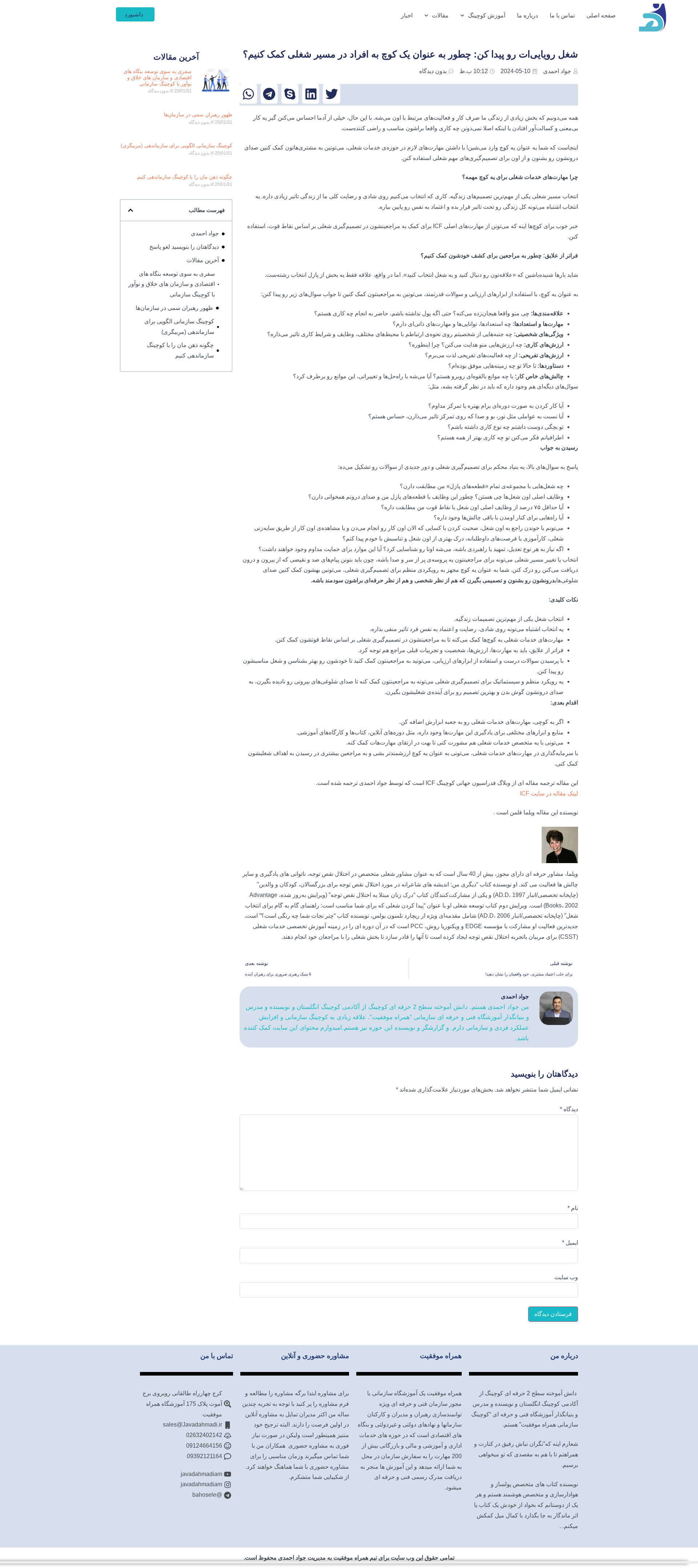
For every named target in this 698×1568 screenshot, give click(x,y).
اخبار (407, 15)
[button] (331, 94)
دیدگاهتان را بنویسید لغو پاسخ (184, 247)
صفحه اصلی (601, 15)
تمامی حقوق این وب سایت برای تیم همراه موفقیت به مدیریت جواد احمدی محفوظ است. (349, 1558)
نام (572, 1208)
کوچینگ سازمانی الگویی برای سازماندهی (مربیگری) (176, 145)
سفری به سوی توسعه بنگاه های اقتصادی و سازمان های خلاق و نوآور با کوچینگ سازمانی (158, 77)
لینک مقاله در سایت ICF (549, 793)
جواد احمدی (205, 233)
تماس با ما (562, 15)
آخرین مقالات (202, 260)
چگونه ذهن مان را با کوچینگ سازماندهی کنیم (184, 177)
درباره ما (527, 15)
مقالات (440, 15)
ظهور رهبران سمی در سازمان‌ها (198, 114)
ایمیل (570, 1243)
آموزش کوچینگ (486, 15)
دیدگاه (569, 1109)
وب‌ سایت (566, 1277)
